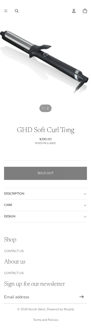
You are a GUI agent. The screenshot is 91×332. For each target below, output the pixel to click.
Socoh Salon (37, 309)
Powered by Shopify (60, 309)
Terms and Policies (45, 320)
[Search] (16, 10)
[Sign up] (81, 297)
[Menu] (6, 11)
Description (14, 194)
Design (9, 216)
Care (8, 205)
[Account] (73, 10)
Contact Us (14, 251)
